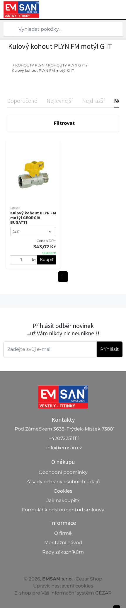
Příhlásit (109, 349)
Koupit (47, 259)
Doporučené (22, 100)
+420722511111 (64, 438)
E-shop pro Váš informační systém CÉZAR (63, 593)
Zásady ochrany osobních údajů (63, 481)
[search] (8, 29)
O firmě (63, 533)
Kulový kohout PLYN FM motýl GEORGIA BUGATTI (33, 217)
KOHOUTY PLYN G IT (66, 65)
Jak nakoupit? (63, 500)
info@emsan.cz (64, 447)
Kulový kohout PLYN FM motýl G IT (43, 70)
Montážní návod (63, 542)
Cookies (63, 491)
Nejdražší (93, 100)
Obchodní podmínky (63, 472)
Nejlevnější (60, 100)
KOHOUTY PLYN (30, 65)
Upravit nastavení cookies (63, 586)
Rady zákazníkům (63, 552)
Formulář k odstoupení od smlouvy (63, 510)
